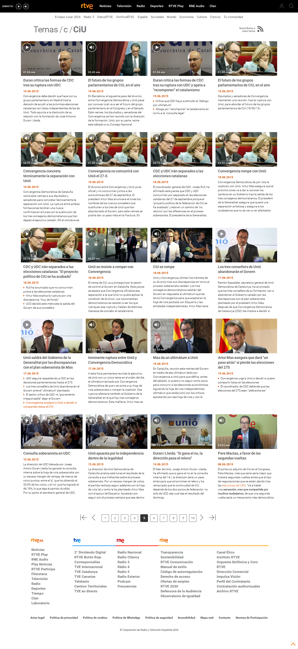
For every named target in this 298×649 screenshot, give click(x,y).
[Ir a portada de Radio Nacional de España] (137, 541)
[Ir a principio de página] (293, 644)
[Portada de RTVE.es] (87, 6)
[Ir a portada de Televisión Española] (93, 541)
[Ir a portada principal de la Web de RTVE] (50, 540)
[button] (83, 517)
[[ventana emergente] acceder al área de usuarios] (281, 6)
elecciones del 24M (234, 485)
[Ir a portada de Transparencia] (214, 541)
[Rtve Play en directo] (18, 6)
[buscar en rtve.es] (291, 6)
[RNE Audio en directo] (26, 6)
